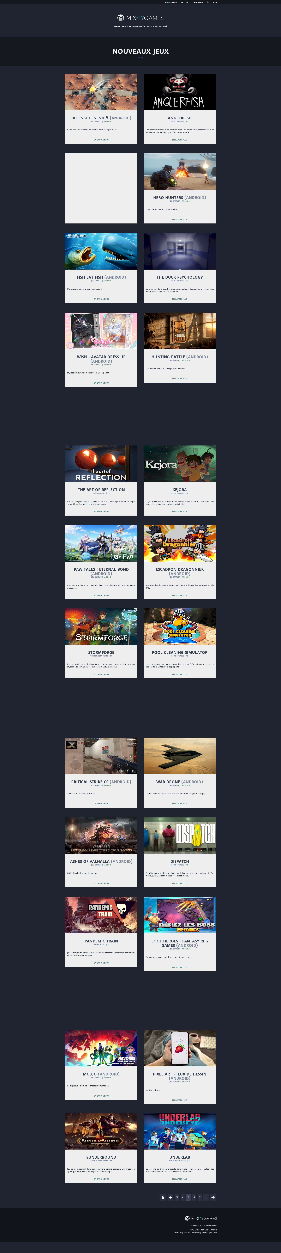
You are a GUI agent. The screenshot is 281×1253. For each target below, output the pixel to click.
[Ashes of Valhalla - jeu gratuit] (101, 835)
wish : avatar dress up (101, 358)
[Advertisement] (101, 179)
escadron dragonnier (180, 571)
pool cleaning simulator (180, 652)
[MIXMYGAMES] (140, 23)
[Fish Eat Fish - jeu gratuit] (101, 251)
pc (182, 2)
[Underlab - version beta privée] (180, 1131)
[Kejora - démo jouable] (180, 463)
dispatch (179, 861)
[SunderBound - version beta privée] (101, 1131)
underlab (179, 1156)
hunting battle (179, 356)
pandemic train (101, 940)
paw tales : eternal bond (101, 571)
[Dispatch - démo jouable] (180, 835)
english (187, 1232)
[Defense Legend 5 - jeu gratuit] (101, 92)
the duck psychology (180, 276)
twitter (214, 1229)
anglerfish (180, 117)
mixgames (171, 2)
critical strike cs (101, 781)
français (178, 1232)
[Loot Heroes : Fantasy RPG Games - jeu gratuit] (180, 915)
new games (194, 1229)
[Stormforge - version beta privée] (101, 626)
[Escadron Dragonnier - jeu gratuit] (180, 543)
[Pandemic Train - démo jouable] (101, 915)
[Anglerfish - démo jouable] (180, 92)
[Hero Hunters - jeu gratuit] (180, 171)
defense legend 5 (101, 117)
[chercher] (207, 3)
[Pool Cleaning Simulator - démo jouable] (180, 626)
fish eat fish (101, 276)
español (205, 1232)
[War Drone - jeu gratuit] (180, 756)
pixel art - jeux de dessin (179, 1075)
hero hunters (179, 197)
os (188, 2)
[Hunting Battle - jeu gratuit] (180, 331)
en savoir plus (101, 139)
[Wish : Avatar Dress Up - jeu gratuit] (101, 331)
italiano (213, 1232)
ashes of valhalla (101, 861)
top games (205, 1229)
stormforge (101, 652)
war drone (179, 781)
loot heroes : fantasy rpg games (179, 942)
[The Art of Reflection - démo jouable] (101, 463)
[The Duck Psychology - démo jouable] (180, 251)
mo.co (101, 1073)
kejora (180, 489)
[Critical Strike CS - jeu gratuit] (101, 756)
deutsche (196, 1232)
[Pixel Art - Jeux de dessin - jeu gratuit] (180, 1048)
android (198, 2)
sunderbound (101, 1156)
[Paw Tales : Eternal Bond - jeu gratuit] (101, 543)
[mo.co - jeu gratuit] (101, 1048)
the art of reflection (101, 489)
